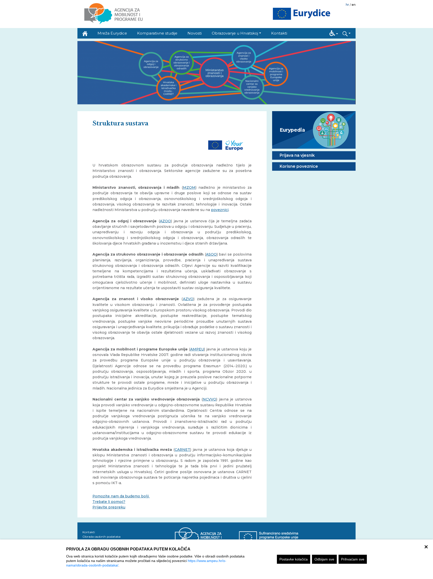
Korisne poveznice (299, 166)
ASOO (211, 254)
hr (347, 5)
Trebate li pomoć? (108, 502)
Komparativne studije (157, 33)
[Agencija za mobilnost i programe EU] (207, 537)
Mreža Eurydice (112, 33)
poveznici (220, 210)
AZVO (188, 299)
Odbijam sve (324, 559)
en (354, 5)
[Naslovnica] (84, 33)
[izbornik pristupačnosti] (333, 33)
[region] (216, 559)
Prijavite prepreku (108, 507)
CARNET (182, 450)
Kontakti (279, 33)
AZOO (165, 221)
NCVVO (209, 399)
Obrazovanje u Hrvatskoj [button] (235, 33)
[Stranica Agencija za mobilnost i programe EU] (113, 14)
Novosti (194, 33)
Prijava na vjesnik (297, 155)
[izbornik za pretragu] (347, 33)
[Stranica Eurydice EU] (302, 14)
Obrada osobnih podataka (101, 536)
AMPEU (197, 349)
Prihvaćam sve (352, 559)
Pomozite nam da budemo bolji (121, 496)
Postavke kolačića (293, 559)
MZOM (189, 187)
